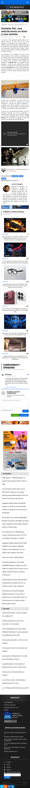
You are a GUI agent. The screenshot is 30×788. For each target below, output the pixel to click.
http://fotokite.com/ (14, 180)
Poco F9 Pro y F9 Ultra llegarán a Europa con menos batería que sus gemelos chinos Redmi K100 (15, 310)
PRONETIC (3, 784)
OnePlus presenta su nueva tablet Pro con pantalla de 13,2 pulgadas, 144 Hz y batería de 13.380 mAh (15, 357)
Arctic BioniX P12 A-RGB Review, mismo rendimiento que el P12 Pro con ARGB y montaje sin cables (14, 535)
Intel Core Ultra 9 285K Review (12, 557)
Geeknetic (5, 24)
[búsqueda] (27, 2)
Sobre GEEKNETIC (8, 702)
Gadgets (3, 178)
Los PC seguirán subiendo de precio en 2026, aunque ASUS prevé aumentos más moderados (15, 261)
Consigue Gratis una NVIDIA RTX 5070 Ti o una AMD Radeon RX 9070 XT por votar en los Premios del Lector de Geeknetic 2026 (15, 238)
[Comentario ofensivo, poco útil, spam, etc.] (8, 387)
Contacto (6, 710)
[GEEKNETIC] (15, 7)
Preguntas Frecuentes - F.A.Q (11, 707)
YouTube (8, 767)
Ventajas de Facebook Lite (10, 751)
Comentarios (12, 171)
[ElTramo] (2, 375)
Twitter (8, 764)
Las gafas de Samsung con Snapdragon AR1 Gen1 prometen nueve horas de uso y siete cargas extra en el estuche (15, 285)
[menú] (2, 2)
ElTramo (8, 374)
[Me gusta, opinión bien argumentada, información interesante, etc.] (6, 387)
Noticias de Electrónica (19, 24)
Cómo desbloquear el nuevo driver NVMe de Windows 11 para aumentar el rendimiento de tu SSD (15, 632)
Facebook (8, 762)
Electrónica (10, 24)
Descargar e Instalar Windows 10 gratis (13, 736)
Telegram (8, 769)
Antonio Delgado (8, 37)
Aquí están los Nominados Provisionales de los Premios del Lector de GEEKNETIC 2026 (15, 334)
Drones (21, 176)
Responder (13, 387)
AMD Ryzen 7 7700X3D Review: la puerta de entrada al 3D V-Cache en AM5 (14, 481)
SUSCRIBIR (7, 777)
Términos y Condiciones (10, 705)
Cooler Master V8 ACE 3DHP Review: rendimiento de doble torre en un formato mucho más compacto (14, 583)
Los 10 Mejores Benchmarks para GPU (15, 688)
